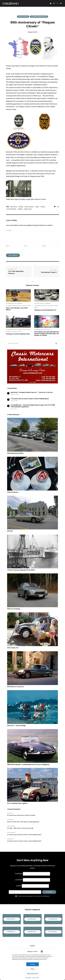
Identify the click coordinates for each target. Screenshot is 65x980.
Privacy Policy (35, 977)
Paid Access (26, 329)
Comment (9, 230)
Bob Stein (9, 813)
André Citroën (13, 207)
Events (24, 305)
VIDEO (35, 307)
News (29, 305)
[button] (42, 951)
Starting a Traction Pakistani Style (18, 334)
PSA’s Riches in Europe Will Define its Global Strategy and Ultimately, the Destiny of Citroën (46, 333)
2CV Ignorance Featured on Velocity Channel (21, 815)
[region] (32, 366)
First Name (19, 874)
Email (26, 246)
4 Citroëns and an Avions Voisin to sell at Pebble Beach (24, 834)
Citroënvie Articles (23, 16)
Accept (32, 964)
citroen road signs (29, 207)
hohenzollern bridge (11, 209)
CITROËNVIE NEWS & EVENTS (39, 16)
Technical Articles (12, 331)
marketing (20, 209)
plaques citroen (28, 209)
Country (18, 886)
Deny (32, 969)
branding (21, 207)
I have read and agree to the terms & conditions (34, 896)
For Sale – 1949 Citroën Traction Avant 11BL (20, 828)
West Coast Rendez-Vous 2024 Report (17, 309)
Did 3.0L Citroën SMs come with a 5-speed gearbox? (23, 822)
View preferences (32, 974)
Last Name (19, 880)
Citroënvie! (50, 305)
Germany (43, 207)
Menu (60, 3)
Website (44, 246)
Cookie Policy (28, 977)
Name (8, 246)
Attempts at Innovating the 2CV (45, 310)
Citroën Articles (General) (14, 303)
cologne (37, 207)
